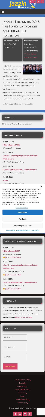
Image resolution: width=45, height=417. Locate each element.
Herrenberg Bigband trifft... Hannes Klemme (20, 169)
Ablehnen (22, 219)
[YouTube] (38, 1)
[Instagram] (34, 1)
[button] (41, 186)
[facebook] (31, 1)
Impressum (35, 230)
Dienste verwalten (22, 208)
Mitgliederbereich (22, 399)
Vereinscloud (22, 403)
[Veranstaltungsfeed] (42, 1)
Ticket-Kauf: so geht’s (22, 380)
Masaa (5, 180)
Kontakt (22, 383)
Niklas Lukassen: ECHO (11, 145)
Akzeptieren (22, 212)
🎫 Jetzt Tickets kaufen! (12, 257)
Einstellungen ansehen (22, 226)
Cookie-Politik (10, 230)
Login (22, 396)
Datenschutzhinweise (23, 230)
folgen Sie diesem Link (23, 317)
